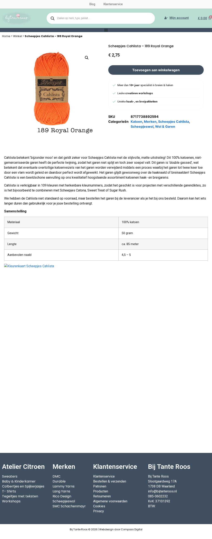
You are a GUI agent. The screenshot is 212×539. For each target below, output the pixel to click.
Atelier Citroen (23, 466)
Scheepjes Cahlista (173, 121)
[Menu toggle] (106, 30)
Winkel (17, 36)
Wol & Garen (165, 126)
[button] (86, 57)
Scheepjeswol (142, 126)
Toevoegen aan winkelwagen (156, 70)
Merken (150, 121)
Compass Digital (131, 529)
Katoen (136, 121)
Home (6, 36)
